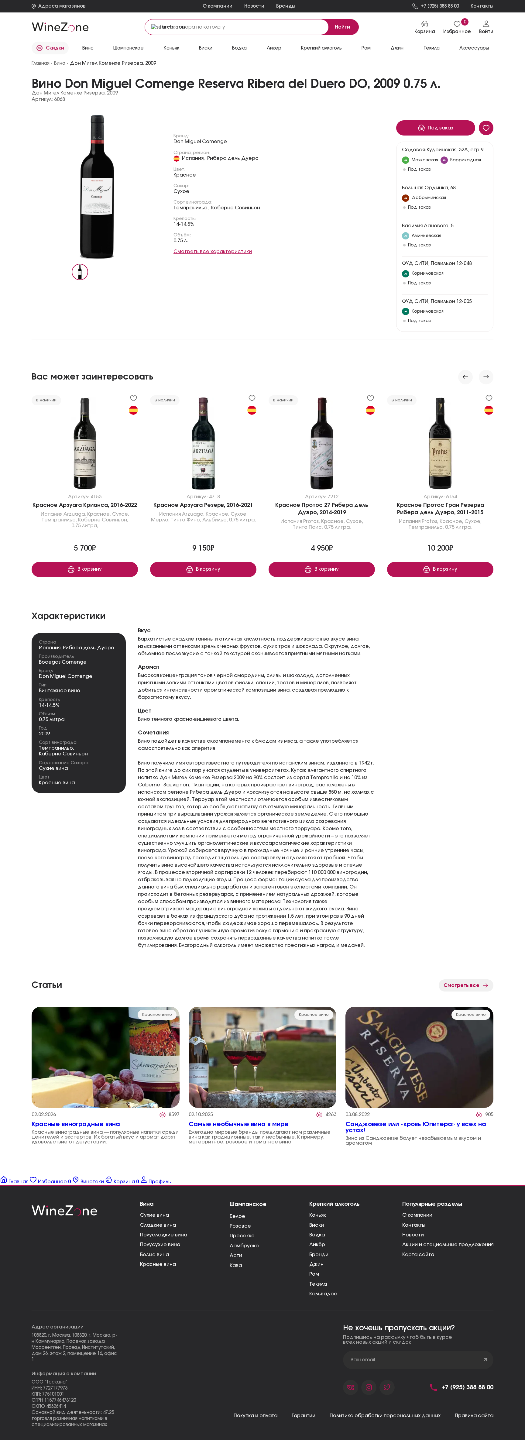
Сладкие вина (158, 1225)
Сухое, (120, 514)
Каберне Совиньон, (103, 520)
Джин (396, 48)
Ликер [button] (274, 48)
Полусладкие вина (163, 1234)
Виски (316, 1225)
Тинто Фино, (186, 520)
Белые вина (154, 1254)
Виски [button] (205, 48)
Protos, (311, 521)
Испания (51, 514)
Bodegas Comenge (63, 662)
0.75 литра (51, 719)
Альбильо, (215, 520)
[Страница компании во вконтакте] (350, 1387)
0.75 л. (180, 240)
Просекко (242, 1235)
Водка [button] (239, 48)
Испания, (193, 158)
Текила (318, 1284)
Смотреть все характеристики (212, 251)
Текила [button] (432, 48)
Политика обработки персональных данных (385, 1415)
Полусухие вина (160, 1244)
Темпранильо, (191, 207)
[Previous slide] (465, 377)
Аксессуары (474, 48)
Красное (184, 175)
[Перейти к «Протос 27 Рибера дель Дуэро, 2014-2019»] (322, 444)
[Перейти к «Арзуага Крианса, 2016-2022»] (85, 444)
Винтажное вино (59, 690)
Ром (366, 48)
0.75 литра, (84, 526)
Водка (317, 1234)
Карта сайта (418, 1254)
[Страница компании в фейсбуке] (368, 1387)
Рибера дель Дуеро (233, 158)
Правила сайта (474, 1415)
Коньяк (171, 48)
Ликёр (317, 1244)
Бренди (318, 1254)
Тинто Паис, (308, 527)
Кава (236, 1265)
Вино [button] (88, 48)
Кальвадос (323, 1293)
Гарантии (303, 1415)
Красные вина (57, 782)
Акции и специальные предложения (447, 1244)
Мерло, (160, 520)
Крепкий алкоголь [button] (321, 48)
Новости (254, 6)
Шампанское (128, 48)
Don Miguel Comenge (200, 141)
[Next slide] (486, 377)
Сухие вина (53, 768)
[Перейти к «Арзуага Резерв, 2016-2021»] (203, 444)
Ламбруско (244, 1245)
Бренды (285, 6)
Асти (236, 1255)
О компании (217, 6)
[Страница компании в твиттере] (387, 1387)
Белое (237, 1216)
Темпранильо (56, 748)
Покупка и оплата (255, 1415)
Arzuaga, (74, 514)
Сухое (181, 191)
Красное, (99, 514)
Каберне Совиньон (235, 207)
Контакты (413, 1225)
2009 (44, 733)
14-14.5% (183, 224)
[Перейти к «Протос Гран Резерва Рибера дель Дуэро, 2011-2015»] (440, 444)
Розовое (240, 1226)
